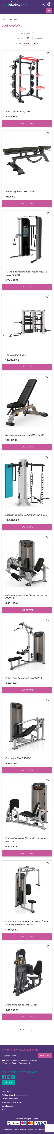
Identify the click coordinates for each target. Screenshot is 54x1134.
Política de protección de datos (15, 1095)
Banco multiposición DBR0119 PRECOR (25, 435)
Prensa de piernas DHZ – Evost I (21, 1004)
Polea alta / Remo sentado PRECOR (23, 678)
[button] (48, 53)
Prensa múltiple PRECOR (18, 758)
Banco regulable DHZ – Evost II (21, 191)
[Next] (31, 1030)
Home (4, 19)
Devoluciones (7, 1106)
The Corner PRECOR (15, 355)
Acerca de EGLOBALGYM (12, 1102)
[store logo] (17, 3)
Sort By (17, 43)
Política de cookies (10, 1099)
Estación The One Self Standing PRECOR (26, 515)
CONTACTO (8, 1082)
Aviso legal (6, 1091)
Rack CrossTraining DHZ (17, 111)
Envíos (4, 1110)
